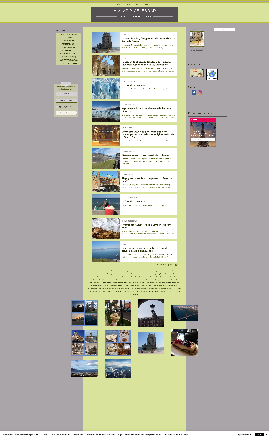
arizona (127, 288)
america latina (122, 282)
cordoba (131, 282)
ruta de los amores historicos (120, 280)
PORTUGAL (125, 35)
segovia (168, 282)
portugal (158, 274)
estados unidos (108, 271)
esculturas (92, 282)
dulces (178, 280)
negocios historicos (163, 280)
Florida (104, 291)
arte (135, 274)
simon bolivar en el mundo (153, 277)
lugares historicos (132, 271)
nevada (135, 291)
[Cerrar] (266, 434)
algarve (101, 288)
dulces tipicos (177, 288)
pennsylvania (143, 291)
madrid (104, 277)
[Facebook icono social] (194, 92)
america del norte (96, 285)
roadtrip (162, 282)
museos (90, 277)
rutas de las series (174, 277)
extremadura (106, 274)
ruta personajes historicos (169, 291)
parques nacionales (152, 282)
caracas (122, 271)
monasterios (128, 291)
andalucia (97, 277)
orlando (140, 277)
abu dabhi (175, 282)
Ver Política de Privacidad (181, 435)
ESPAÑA (124, 244)
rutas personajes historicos (161, 271)
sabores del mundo (130, 277)
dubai (132, 285)
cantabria (106, 285)
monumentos (173, 285)
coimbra (144, 288)
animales (108, 288)
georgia (137, 285)
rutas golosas (92, 280)
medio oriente (139, 282)
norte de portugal (92, 288)
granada (110, 291)
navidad (153, 280)
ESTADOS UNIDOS (128, 128)
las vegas (148, 285)
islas (115, 291)
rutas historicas (97, 271)
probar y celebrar (154, 291)
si (179, 291)
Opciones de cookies (245, 435)
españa (88, 271)
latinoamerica (157, 285)
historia (151, 274)
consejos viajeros (160, 288)
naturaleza (110, 277)
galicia (99, 282)
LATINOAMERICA (128, 105)
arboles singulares (118, 288)
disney (169, 288)
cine (138, 288)
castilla (134, 288)
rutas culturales (143, 274)
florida (116, 271)
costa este (142, 280)
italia (142, 285)
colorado (151, 288)
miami (120, 291)
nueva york (119, 277)
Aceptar (259, 435)
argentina (134, 280)
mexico (165, 285)
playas (173, 280)
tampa (115, 282)
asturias (164, 274)
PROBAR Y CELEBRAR (129, 221)
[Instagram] (200, 92)
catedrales (113, 285)
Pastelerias (106, 280)
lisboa (100, 280)
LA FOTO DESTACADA (129, 81)
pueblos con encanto (118, 274)
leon (147, 280)
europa (165, 277)
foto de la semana (174, 274)
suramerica (134, 294)
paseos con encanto (145, 271)
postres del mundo (94, 274)
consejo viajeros (123, 285)
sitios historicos (176, 271)
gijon (104, 282)
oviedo (109, 282)
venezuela (129, 274)
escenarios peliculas (94, 291)
